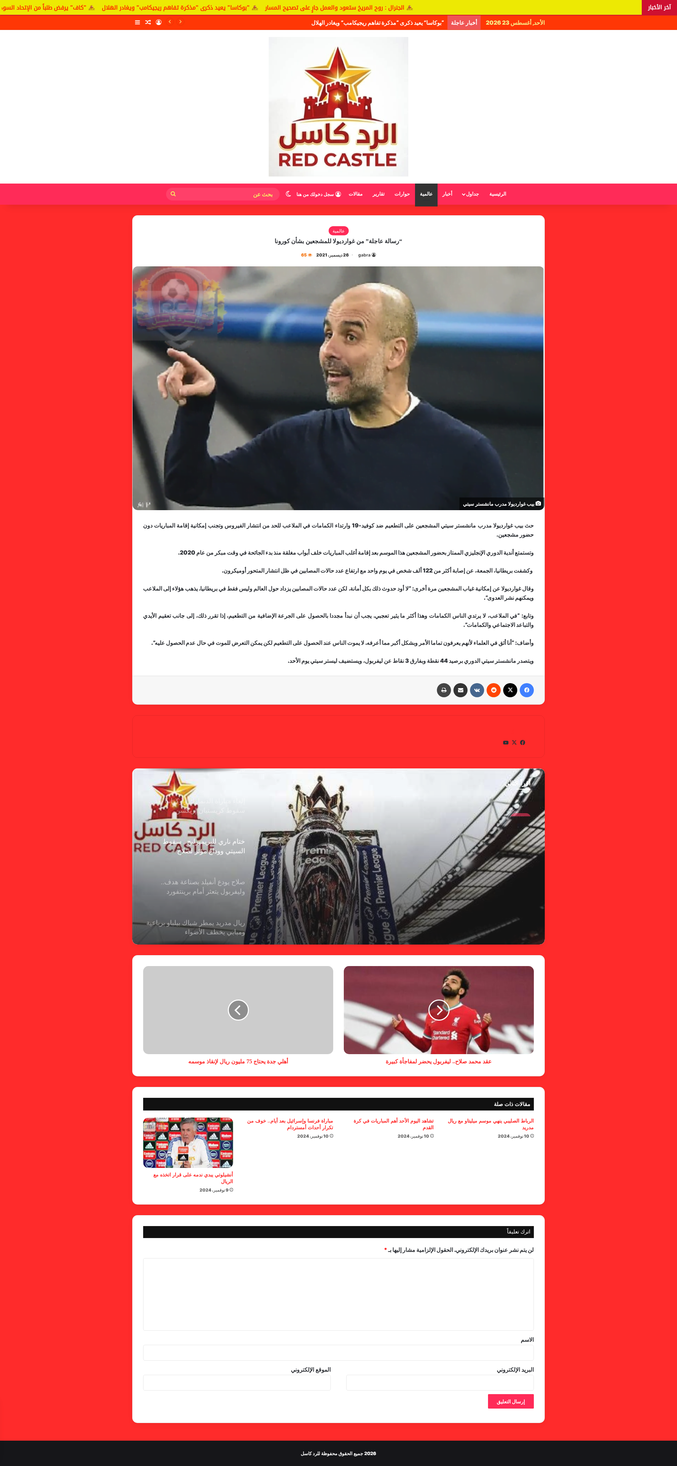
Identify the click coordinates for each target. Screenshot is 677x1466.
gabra (364, 255)
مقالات (356, 194)
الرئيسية (497, 194)
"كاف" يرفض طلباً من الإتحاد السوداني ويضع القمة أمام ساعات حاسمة (113, 7)
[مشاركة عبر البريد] (460, 690)
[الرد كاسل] (338, 107)
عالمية (426, 194)
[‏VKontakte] (477, 690)
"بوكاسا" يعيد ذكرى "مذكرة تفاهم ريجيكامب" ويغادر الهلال (290, 7)
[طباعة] (444, 690)
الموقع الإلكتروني (311, 1369)
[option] (338, 856)
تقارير (379, 194)
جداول (472, 194)
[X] (510, 690)
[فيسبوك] (527, 690)
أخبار (447, 194)
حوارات (402, 194)
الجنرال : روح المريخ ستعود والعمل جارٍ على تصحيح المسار (449, 7)
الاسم (527, 1339)
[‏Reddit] (494, 690)
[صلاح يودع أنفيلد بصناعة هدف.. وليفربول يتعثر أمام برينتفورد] (338, 856)
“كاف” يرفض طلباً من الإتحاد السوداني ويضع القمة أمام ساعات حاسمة (364, 22)
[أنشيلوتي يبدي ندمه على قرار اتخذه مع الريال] (188, 1143)
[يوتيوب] (505, 742)
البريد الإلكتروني (515, 1369)
